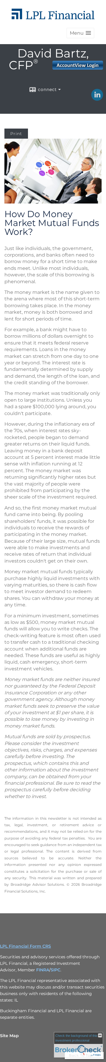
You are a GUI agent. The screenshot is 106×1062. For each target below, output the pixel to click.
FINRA (42, 970)
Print (16, 133)
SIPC (55, 970)
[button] (80, 33)
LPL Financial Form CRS (25, 946)
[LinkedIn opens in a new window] (97, 98)
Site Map (9, 1035)
